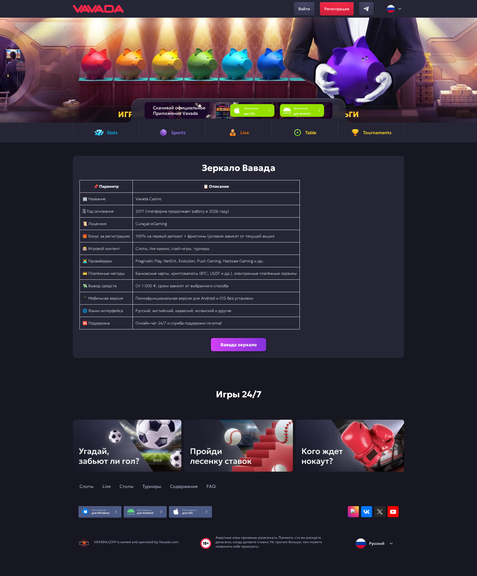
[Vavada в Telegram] (366, 8)
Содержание (184, 486)
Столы (127, 486)
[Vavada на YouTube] (393, 511)
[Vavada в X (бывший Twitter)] (379, 511)
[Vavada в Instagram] (353, 511)
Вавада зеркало (239, 344)
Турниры (151, 486)
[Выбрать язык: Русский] (394, 8)
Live (106, 486)
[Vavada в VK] (366, 511)
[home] (98, 9)
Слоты (87, 486)
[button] (470, 70)
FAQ (211, 486)
